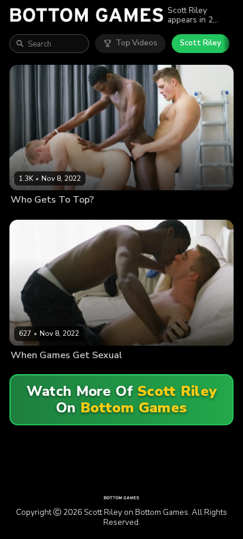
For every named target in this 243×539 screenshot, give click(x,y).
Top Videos (136, 43)
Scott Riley (200, 43)
